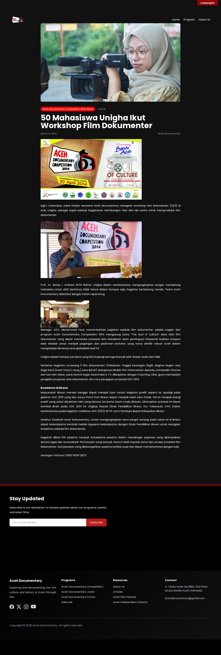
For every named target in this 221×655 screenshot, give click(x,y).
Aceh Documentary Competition (82, 587)
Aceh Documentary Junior (78, 592)
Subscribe (96, 522)
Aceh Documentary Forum (78, 597)
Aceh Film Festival (124, 597)
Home (176, 19)
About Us (204, 19)
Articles (118, 592)
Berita (90, 109)
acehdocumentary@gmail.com (185, 598)
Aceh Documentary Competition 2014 (64, 109)
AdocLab (66, 602)
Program (189, 19)
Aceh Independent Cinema (130, 602)
